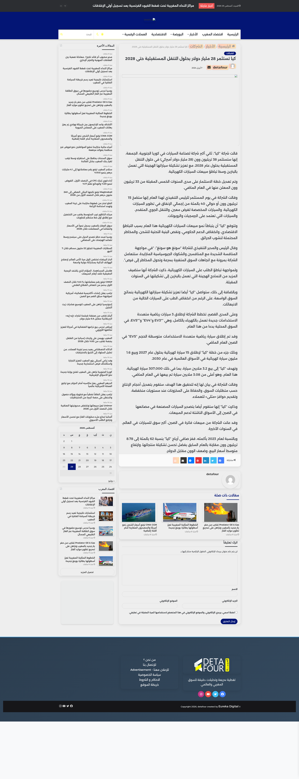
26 (95, 466)
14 (79, 454)
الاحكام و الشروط (149, 679)
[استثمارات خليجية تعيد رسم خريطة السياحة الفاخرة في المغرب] (105, 516)
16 (64, 454)
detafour (220, 67)
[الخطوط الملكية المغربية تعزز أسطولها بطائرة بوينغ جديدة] (179, 512)
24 (110, 466)
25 (103, 466)
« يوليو (111, 481)
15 (72, 454)
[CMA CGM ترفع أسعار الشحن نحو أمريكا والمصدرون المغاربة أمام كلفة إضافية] (138, 512)
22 (72, 460)
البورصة (178, 34)
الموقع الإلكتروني (168, 601)
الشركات (196, 46)
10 (110, 454)
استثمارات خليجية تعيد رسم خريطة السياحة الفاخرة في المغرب (151, 5)
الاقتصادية (158, 34)
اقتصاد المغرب (212, 34)
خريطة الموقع (149, 684)
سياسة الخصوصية (149, 675)
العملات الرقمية (135, 34)
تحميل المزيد (87, 572)
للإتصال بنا (149, 665)
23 (64, 460)
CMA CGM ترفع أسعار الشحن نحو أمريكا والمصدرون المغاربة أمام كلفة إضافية (139, 527)
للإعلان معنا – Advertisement (149, 670)
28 (79, 466)
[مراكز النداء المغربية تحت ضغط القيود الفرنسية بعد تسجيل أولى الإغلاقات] (105, 501)
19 (95, 460)
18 (103, 460)
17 (111, 460)
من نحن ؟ (149, 660)
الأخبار (194, 34)
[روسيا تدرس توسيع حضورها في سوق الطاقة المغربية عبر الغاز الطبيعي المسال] (105, 531)
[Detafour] (149, 20)
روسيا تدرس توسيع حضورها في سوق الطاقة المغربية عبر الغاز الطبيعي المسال (78, 531)
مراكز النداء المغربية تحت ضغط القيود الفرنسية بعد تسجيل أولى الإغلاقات (78, 501)
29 (72, 466)
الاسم (234, 589)
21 (79, 460)
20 (87, 460)
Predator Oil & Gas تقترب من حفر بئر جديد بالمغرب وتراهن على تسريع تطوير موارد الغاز (221, 527)
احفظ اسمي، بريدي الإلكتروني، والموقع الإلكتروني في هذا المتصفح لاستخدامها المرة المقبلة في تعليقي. (182, 612)
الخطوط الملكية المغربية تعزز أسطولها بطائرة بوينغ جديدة (182, 526)
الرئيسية (232, 34)
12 (95, 454)
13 (87, 454)
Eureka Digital (228, 706)
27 (87, 466)
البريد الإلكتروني (229, 601)
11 (103, 454)
